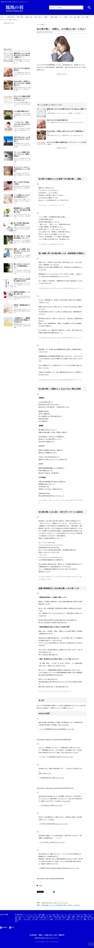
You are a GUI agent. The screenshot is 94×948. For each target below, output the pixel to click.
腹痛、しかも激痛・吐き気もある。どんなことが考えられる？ (22, 251)
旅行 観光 (91, 918)
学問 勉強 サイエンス (46, 918)
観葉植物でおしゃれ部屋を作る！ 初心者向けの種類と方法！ (22, 210)
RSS (13, 927)
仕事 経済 (20, 17)
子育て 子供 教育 (33, 918)
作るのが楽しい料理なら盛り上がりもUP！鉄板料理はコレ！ (22, 83)
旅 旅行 (83, 918)
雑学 (66, 17)
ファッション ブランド (66, 914)
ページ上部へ (91, 944)
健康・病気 (88, 916)
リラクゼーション (20, 916)
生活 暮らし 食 (29, 919)
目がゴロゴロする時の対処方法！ (58, 120)
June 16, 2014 (70, 729)
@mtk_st (41, 747)
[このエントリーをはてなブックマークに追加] (54, 892)
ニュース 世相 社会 (52, 914)
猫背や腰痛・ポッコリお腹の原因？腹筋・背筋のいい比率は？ (61, 905)
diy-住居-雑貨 (18, 914)
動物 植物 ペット (56, 17)
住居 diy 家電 (65, 916)
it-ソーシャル (27, 914)
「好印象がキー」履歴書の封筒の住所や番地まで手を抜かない (22, 320)
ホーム (2, 17)
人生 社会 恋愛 (75, 17)
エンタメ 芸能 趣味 (39, 914)
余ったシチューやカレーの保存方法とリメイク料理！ (22, 169)
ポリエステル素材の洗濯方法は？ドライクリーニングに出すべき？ (22, 98)
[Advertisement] (62, 88)
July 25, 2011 (58, 805)
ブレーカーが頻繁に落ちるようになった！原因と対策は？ (22, 154)
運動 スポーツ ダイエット (74, 919)
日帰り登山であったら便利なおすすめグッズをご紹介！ (22, 139)
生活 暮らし (38, 17)
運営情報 (4, 927)
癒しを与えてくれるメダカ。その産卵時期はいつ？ (22, 266)
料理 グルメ (75, 918)
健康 (46, 17)
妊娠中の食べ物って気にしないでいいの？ (55, 903)
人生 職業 (85, 17)
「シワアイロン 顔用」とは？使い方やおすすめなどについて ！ (22, 124)
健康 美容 (29, 17)
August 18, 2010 (74, 868)
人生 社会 (29, 916)
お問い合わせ (10, 17)
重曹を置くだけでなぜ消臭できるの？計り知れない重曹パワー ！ (22, 55)
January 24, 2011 (60, 842)
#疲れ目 (60, 725)
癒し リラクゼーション (42, 919)
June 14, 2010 (60, 777)
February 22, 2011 (67, 757)
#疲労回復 (66, 725)
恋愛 (69, 918)
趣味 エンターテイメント (57, 919)
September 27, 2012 (61, 824)
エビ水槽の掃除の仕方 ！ (22, 111)
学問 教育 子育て (60, 918)
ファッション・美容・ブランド (9, 19)
